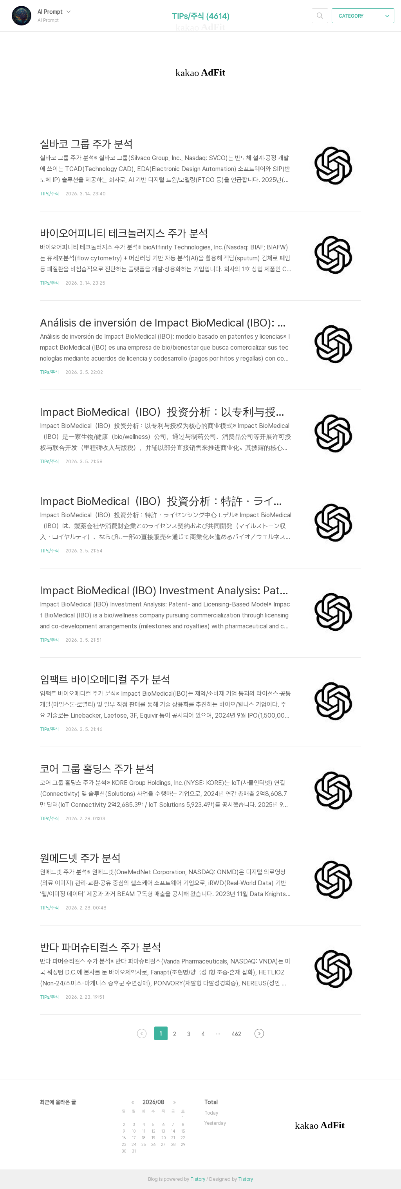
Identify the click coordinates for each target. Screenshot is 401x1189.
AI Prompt (51, 12)
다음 (259, 1033)
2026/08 (153, 1102)
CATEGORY (352, 16)
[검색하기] (320, 16)
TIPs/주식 (49, 194)
